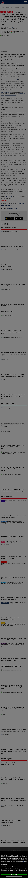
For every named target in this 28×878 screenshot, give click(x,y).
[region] (14, 864)
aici (23, 861)
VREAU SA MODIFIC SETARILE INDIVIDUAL (14, 876)
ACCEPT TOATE (14, 874)
